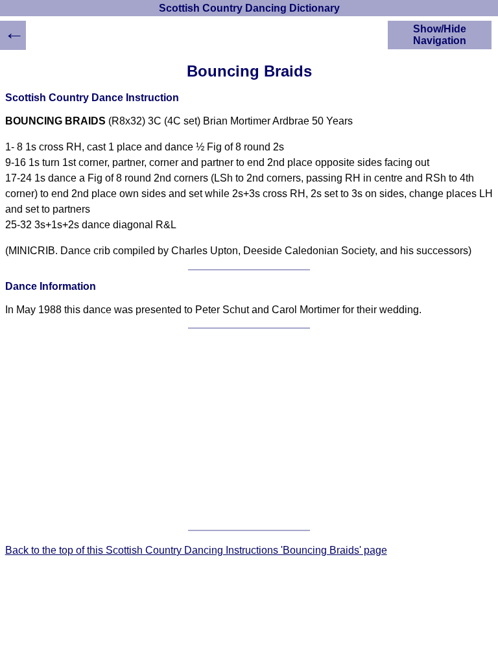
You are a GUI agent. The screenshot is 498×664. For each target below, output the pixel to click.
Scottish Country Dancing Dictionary (249, 8)
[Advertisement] (249, 429)
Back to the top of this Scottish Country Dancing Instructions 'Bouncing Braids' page (196, 550)
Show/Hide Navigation (439, 34)
